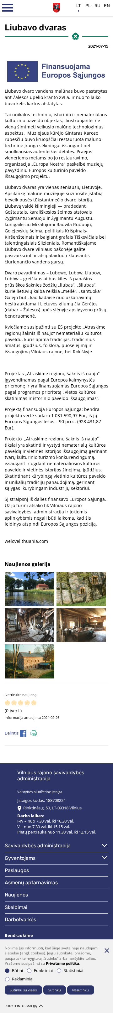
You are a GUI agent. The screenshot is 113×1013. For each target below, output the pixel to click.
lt (78, 5)
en (107, 5)
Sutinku (54, 990)
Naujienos (16, 895)
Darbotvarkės (20, 919)
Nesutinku (80, 990)
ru (97, 5)
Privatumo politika (62, 963)
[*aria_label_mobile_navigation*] (8, 8)
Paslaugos (17, 870)
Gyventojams (20, 858)
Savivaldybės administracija (38, 846)
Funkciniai (43, 970)
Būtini (17, 970)
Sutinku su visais (23, 990)
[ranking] (33, 703)
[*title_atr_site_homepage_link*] (57, 7)
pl (88, 5)
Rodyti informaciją (21, 1006)
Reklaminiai (22, 979)
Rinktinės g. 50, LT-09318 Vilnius (52, 808)
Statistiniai (73, 970)
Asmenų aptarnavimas (31, 883)
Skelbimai (16, 907)
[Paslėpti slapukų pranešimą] (106, 950)
